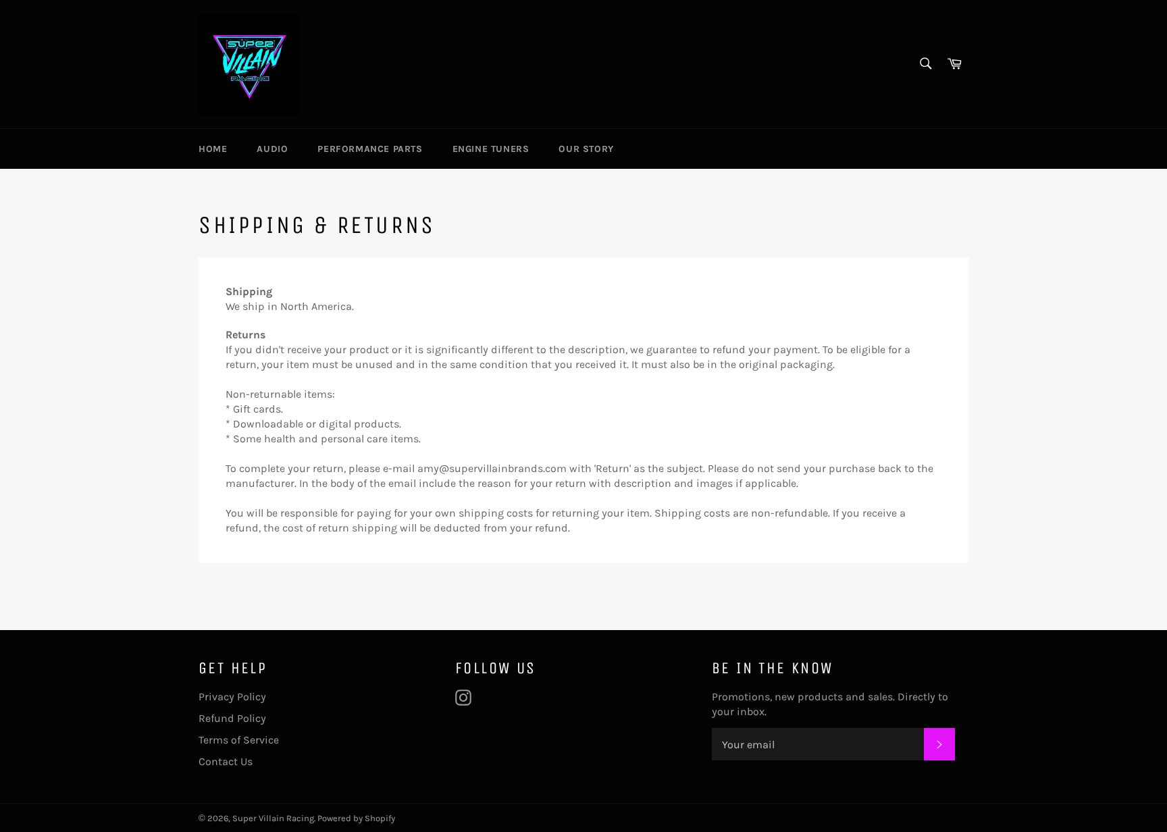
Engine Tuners (490, 149)
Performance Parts (369, 149)
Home (213, 149)
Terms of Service (239, 739)
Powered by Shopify (356, 818)
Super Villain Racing (273, 818)
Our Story (586, 149)
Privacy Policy (232, 696)
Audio (272, 149)
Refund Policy (232, 718)
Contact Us (226, 761)
